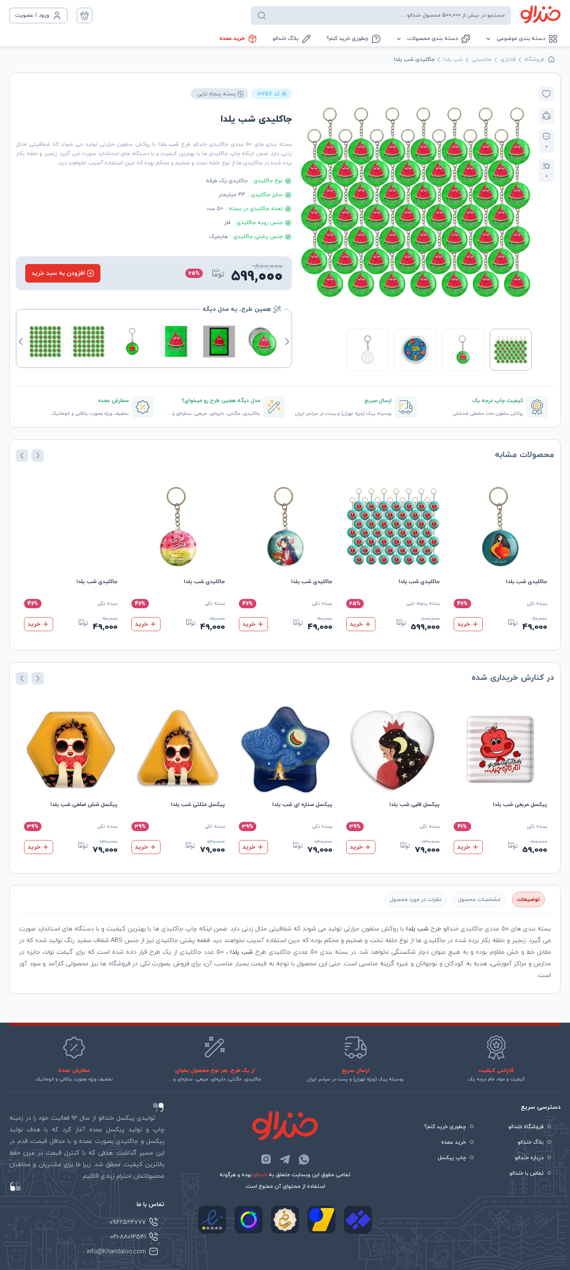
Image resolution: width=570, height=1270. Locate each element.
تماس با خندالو (527, 1173)
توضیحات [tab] (528, 899)
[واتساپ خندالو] (304, 1159)
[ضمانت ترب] (249, 1220)
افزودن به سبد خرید (58, 273)
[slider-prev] (523, 202)
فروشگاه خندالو (526, 1126)
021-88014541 (128, 1237)
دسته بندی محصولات (432, 38)
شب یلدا (453, 59)
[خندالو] (540, 14)
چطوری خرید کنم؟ (347, 38)
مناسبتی (482, 59)
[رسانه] (285, 1220)
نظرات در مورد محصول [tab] (416, 899)
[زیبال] (358, 1220)
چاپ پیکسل (452, 1157)
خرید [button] (463, 624)
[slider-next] (307, 202)
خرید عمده (232, 38)
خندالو (260, 1175)
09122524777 (127, 1222)
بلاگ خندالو (286, 38)
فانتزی (508, 59)
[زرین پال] (321, 1220)
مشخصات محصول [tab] (479, 899)
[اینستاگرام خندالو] (266, 1159)
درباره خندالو (529, 1157)
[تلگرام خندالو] (285, 1159)
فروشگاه (534, 59)
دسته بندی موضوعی (521, 38)
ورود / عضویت (32, 15)
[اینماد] (212, 1220)
